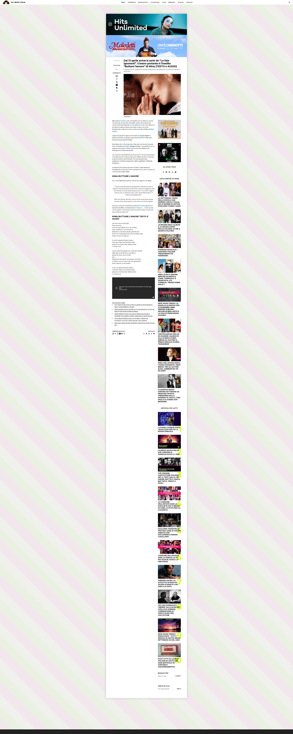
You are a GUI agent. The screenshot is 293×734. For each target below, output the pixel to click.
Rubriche (171, 2)
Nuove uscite (143, 2)
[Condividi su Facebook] (117, 79)
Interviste (132, 2)
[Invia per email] (117, 91)
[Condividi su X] (117, 82)
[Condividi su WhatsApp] (117, 76)
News (123, 2)
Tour (164, 2)
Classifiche (155, 2)
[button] (117, 88)
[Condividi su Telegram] (117, 85)
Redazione (116, 65)
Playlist (181, 2)
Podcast (189, 2)
